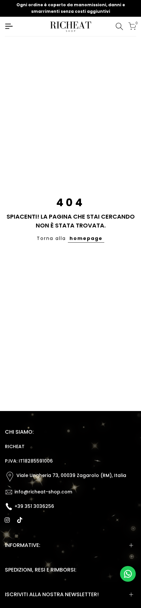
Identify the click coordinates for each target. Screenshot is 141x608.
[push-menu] (9, 26)
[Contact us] (128, 574)
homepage (86, 238)
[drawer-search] (119, 26)
